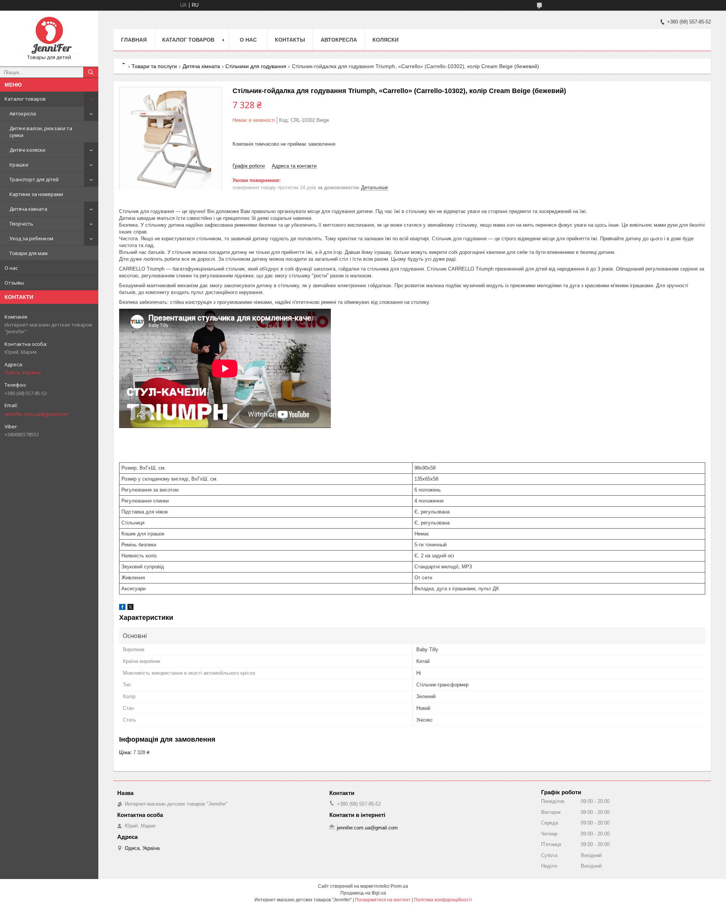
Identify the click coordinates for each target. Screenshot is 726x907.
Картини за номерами (36, 194)
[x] (130, 608)
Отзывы (14, 282)
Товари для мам (28, 253)
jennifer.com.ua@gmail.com (36, 414)
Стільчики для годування (255, 66)
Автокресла (339, 40)
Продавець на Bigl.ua (363, 893)
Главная (134, 40)
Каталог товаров (25, 98)
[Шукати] (90, 72)
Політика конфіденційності (443, 899)
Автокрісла (22, 113)
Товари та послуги (154, 66)
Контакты (290, 40)
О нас (11, 267)
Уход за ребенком (31, 238)
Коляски (385, 40)
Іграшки (18, 164)
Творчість (21, 223)
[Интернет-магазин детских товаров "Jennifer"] (49, 35)
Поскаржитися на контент (383, 899)
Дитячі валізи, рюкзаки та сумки (40, 131)
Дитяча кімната (28, 208)
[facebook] (122, 608)
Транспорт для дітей (34, 179)
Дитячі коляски (27, 149)
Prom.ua (399, 886)
